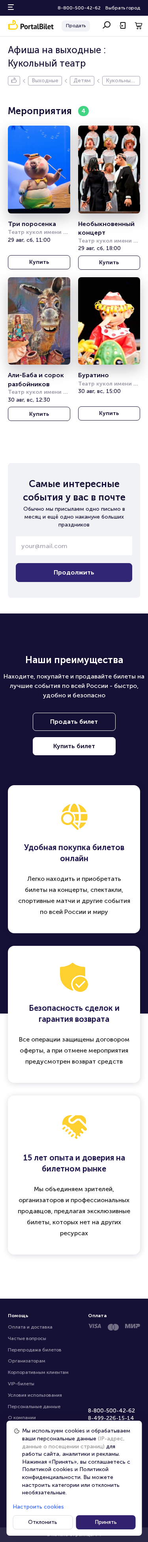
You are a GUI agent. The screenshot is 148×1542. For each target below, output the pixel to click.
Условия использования (35, 1395)
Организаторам (26, 1361)
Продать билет (74, 721)
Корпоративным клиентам (38, 1372)
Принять (106, 1522)
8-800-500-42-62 (79, 8)
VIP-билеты (21, 1383)
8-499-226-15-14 (111, 1418)
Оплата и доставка (30, 1327)
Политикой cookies (47, 1469)
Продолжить (74, 572)
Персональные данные (34, 1406)
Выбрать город (122, 8)
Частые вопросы (27, 1338)
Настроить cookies (38, 1506)
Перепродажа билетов (35, 1350)
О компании (22, 1417)
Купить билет (74, 746)
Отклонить (42, 1522)
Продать (76, 25)
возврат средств (97, 1061)
